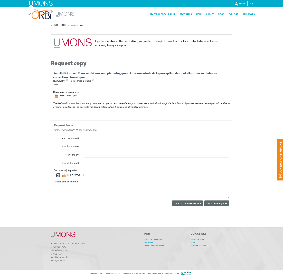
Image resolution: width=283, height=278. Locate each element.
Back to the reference (187, 203)
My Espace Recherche (162, 14)
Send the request (216, 203)
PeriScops (249, 14)
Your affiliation (69, 163)
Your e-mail (71, 154)
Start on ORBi (197, 239)
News (221, 14)
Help (199, 14)
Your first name (69, 146)
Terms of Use (96, 273)
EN (251, 3)
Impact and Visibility (154, 245)
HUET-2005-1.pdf (75, 175)
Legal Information (153, 239)
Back (56, 25)
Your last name (69, 138)
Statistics (186, 14)
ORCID (193, 242)
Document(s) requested (65, 170)
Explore (233, 14)
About (210, 14)
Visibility (148, 242)
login (160, 41)
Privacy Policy (113, 273)
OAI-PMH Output (198, 245)
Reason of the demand (65, 181)
